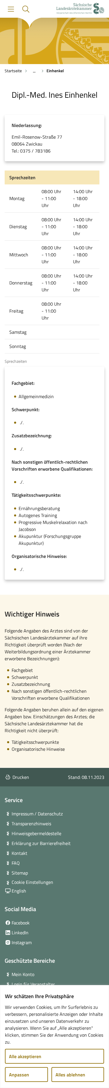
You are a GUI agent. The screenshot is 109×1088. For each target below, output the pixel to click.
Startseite (13, 71)
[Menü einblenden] (10, 9)
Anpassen (19, 1074)
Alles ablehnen (70, 1074)
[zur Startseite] (80, 9)
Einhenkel (55, 71)
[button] (25, 9)
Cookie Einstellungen (32, 882)
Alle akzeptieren (25, 1056)
